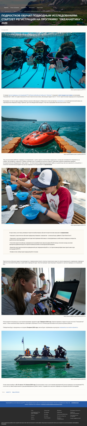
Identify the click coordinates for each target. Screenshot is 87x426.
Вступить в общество (61, 416)
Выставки (46, 416)
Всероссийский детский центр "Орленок (40, 95)
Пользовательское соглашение (74, 416)
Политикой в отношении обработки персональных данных (51, 404)
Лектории (46, 414)
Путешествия (46, 410)
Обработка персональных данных (74, 413)
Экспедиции (46, 412)
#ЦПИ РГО (8, 392)
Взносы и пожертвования (60, 418)
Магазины (59, 410)
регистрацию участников (65, 95)
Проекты (33, 419)
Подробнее (3, 423)
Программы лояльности (75, 410)
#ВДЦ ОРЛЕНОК (15, 392)
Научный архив (47, 417)
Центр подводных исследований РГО (19, 95)
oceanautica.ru (61, 101)
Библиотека (59, 412)
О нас (32, 410)
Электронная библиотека (62, 414)
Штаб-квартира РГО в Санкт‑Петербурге (35, 413)
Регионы (33, 415)
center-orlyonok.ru (73, 327)
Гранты (32, 417)
